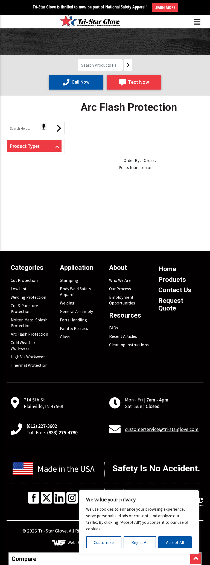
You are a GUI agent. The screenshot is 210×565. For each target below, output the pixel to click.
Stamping (69, 280)
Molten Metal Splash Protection (29, 322)
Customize (104, 542)
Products (172, 279)
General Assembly (76, 311)
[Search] (128, 65)
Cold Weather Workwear (23, 345)
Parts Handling (73, 320)
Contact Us (174, 290)
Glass (65, 336)
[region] (139, 522)
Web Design (78, 542)
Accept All (175, 542)
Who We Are (120, 280)
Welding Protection (28, 297)
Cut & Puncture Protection (24, 308)
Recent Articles (123, 336)
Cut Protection (24, 280)
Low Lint (19, 288)
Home (167, 269)
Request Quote (170, 304)
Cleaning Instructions (129, 344)
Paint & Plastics (74, 328)
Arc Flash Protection (29, 334)
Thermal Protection (29, 365)
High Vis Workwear (28, 356)
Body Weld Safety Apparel (75, 291)
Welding (67, 303)
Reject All (139, 542)
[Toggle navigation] (197, 21)
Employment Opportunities (122, 300)
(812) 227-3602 (42, 425)
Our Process (120, 288)
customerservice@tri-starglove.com (162, 429)
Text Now (138, 82)
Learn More (164, 7)
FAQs (113, 327)
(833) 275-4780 (62, 432)
